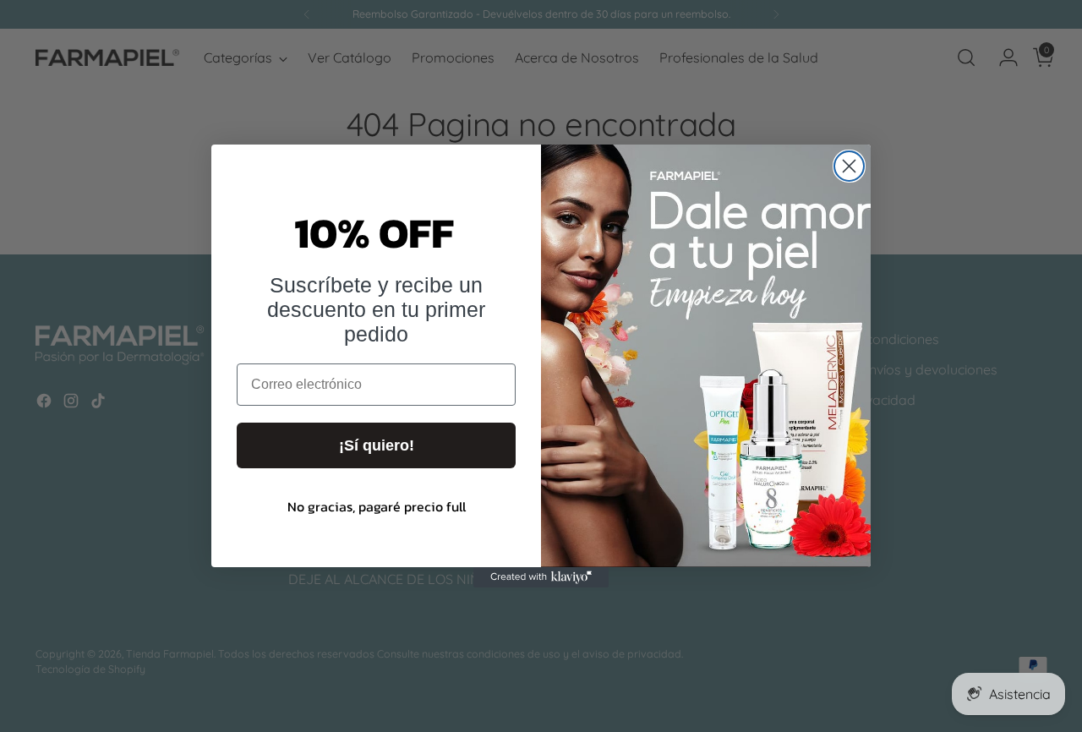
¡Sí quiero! (376, 445)
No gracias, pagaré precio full (376, 506)
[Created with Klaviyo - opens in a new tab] (541, 577)
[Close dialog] (849, 166)
